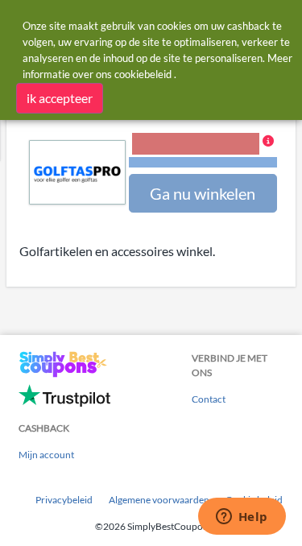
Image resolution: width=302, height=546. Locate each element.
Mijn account (46, 455)
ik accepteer (60, 97)
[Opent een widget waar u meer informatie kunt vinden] (241, 518)
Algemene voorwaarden (159, 500)
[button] (203, 151)
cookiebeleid (143, 74)
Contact (208, 399)
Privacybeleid (64, 500)
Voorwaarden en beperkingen (203, 162)
